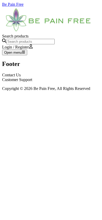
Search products (15, 36)
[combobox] (30, 41)
